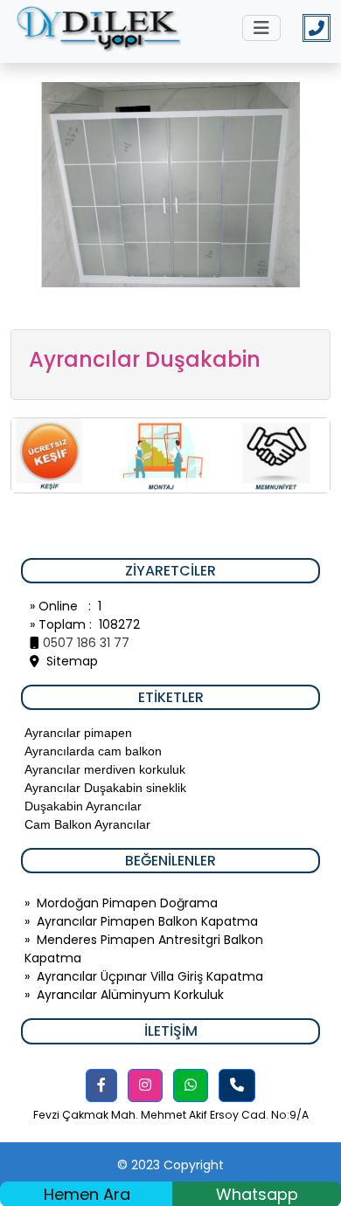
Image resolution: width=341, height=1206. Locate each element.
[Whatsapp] (190, 1085)
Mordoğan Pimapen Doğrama (127, 903)
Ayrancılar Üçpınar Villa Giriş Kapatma (150, 976)
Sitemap (68, 661)
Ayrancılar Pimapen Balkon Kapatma (147, 921)
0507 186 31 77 (86, 642)
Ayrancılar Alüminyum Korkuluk (130, 994)
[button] (101, 1085)
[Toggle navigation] (261, 28)
